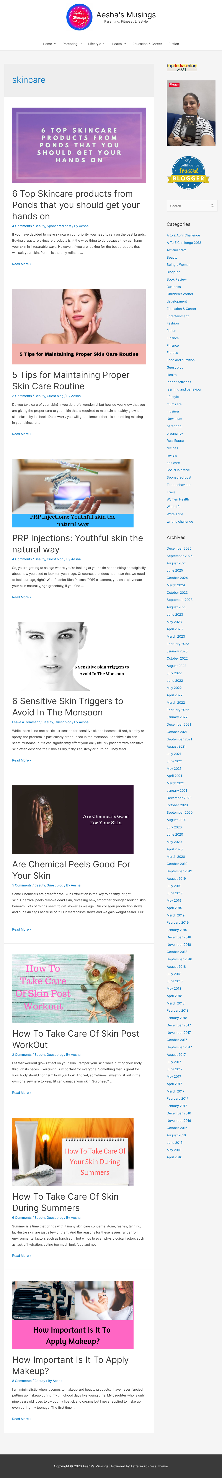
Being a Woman (178, 265)
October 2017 (177, 1040)
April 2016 (174, 1157)
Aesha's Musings (126, 14)
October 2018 (177, 952)
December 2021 (179, 724)
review (172, 455)
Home (47, 44)
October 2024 (177, 578)
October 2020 (177, 805)
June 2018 (175, 981)
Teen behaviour (179, 485)
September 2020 (180, 812)
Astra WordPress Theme (149, 1466)
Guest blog (55, 396)
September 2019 (179, 871)
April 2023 (175, 629)
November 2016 (179, 1121)
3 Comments (22, 396)
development (177, 301)
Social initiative (178, 470)
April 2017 (174, 1084)
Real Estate (175, 441)
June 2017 (175, 1069)
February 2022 (178, 710)
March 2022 (176, 702)
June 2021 (175, 761)
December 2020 (179, 798)
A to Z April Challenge (183, 235)
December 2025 (179, 548)
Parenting (70, 44)
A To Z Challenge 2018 (184, 243)
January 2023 (177, 651)
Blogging (173, 272)
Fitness (172, 353)
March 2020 (176, 857)
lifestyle (173, 397)
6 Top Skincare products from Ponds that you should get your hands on (76, 204)
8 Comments (22, 1381)
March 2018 (175, 1003)
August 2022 (176, 666)
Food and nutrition (181, 360)
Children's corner (180, 294)
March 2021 (175, 783)
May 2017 (174, 1076)
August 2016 (176, 1135)
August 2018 (176, 966)
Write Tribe (175, 514)
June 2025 (175, 570)
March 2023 (176, 636)
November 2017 (179, 1033)
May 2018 (174, 988)
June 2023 (175, 614)
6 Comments (22, 1217)
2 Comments (22, 1054)
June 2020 (175, 834)
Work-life (174, 507)
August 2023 (176, 607)
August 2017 (176, 1054)
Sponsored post (59, 226)
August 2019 (176, 878)
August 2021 (176, 746)
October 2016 (177, 1128)
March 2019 (175, 915)
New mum (174, 419)
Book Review (177, 279)
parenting (174, 426)
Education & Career (147, 44)
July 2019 (174, 886)
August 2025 (176, 563)
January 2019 (177, 930)
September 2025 (180, 556)
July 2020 (174, 827)
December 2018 (179, 937)
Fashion (173, 323)
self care (173, 463)
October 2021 (177, 732)
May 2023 (174, 622)
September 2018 (179, 959)
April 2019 (174, 908)
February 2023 (178, 644)
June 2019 (175, 893)
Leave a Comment (26, 722)
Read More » (21, 264)
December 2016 (179, 1113)
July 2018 (174, 974)
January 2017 (177, 1106)
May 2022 (174, 688)
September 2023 (180, 600)
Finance (173, 338)
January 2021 (177, 790)
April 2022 (175, 695)
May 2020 (174, 842)
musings (173, 411)
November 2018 (179, 945)
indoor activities (179, 382)
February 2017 (178, 1098)
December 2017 (179, 1025)
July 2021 (174, 754)
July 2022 (174, 673)
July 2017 (174, 1062)
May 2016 (174, 1150)
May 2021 (174, 768)
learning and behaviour (184, 389)
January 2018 (177, 1018)
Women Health (178, 499)
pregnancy (175, 433)
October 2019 (177, 864)
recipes (172, 448)
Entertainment (178, 316)
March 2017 (175, 1091)
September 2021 (179, 739)
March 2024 (176, 585)
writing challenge (180, 521)
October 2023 (177, 592)
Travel (171, 492)
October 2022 (177, 658)
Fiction (174, 44)
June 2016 (175, 1143)
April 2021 (174, 776)
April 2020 (175, 849)
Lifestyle (94, 44)
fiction (171, 331)
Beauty (40, 226)
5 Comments (22, 885)
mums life (174, 404)
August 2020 (176, 820)
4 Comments (22, 226)
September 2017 (179, 1047)
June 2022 (175, 680)
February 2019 (178, 922)
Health (117, 44)
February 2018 (178, 1010)
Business (174, 287)
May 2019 (174, 900)
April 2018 (174, 996)
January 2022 (177, 717)
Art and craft (176, 250)
